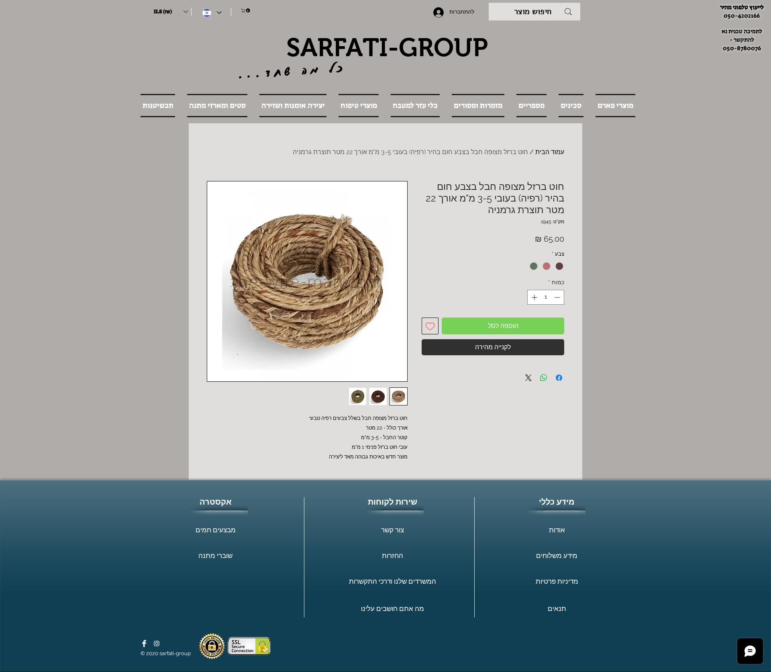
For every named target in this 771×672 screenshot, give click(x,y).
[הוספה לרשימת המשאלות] (430, 326)
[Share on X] (528, 378)
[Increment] (533, 297)
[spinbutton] (545, 297)
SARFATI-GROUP (387, 47)
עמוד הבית (549, 152)
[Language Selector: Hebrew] (212, 12)
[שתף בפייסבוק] (559, 378)
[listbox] (171, 12)
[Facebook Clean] (144, 643)
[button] (171, 12)
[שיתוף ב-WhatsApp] (544, 378)
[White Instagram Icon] (156, 643)
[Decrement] (558, 297)
